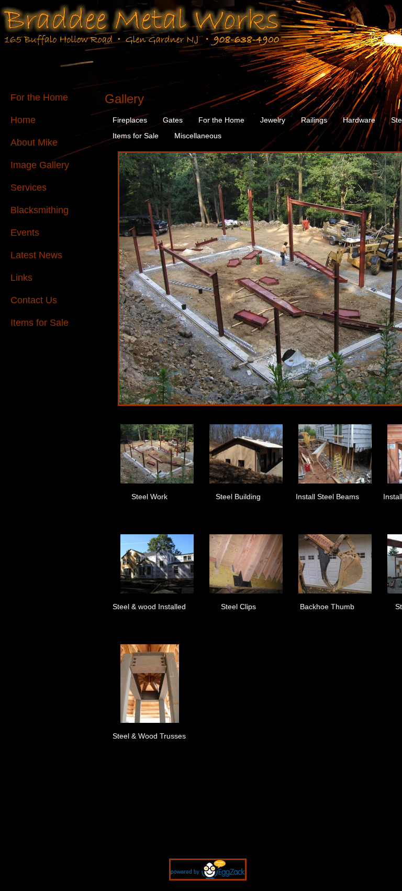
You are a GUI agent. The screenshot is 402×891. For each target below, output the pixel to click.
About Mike (34, 142)
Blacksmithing (39, 210)
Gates (173, 120)
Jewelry (272, 120)
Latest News (36, 255)
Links (21, 277)
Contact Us (33, 300)
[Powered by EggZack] (201, 886)
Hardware (359, 120)
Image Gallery (39, 165)
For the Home (39, 97)
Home (23, 120)
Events (24, 232)
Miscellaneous (197, 135)
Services (28, 187)
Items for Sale (39, 322)
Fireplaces (130, 120)
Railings (314, 120)
